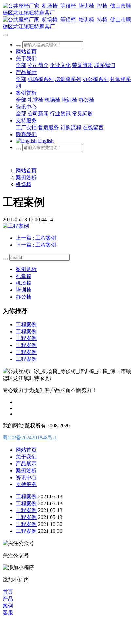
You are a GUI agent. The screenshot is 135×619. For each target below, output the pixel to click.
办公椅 (23, 297)
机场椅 (23, 184)
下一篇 (36, 245)
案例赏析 (26, 177)
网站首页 (26, 51)
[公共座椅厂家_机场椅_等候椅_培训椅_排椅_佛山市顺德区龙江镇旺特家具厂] (67, 16)
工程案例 (26, 324)
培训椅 (23, 290)
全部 (21, 65)
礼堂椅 (23, 276)
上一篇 (36, 238)
